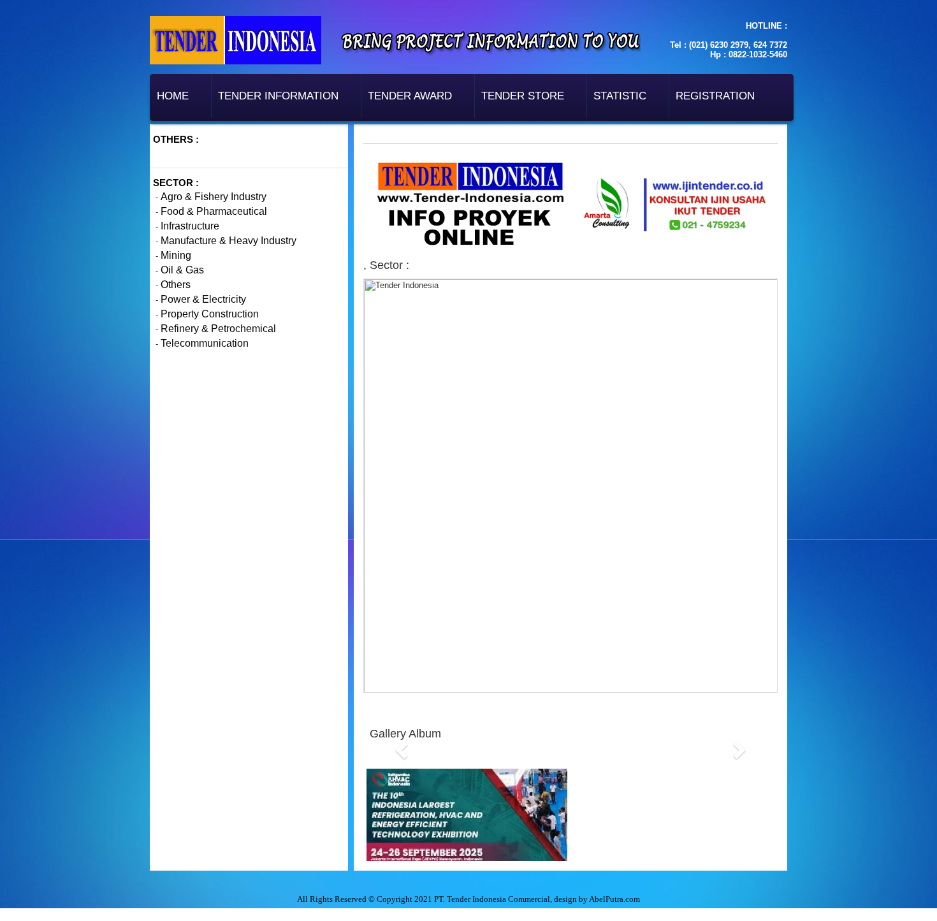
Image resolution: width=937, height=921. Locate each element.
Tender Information (278, 96)
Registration (715, 96)
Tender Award (410, 96)
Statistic (619, 96)
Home (173, 96)
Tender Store (522, 96)
